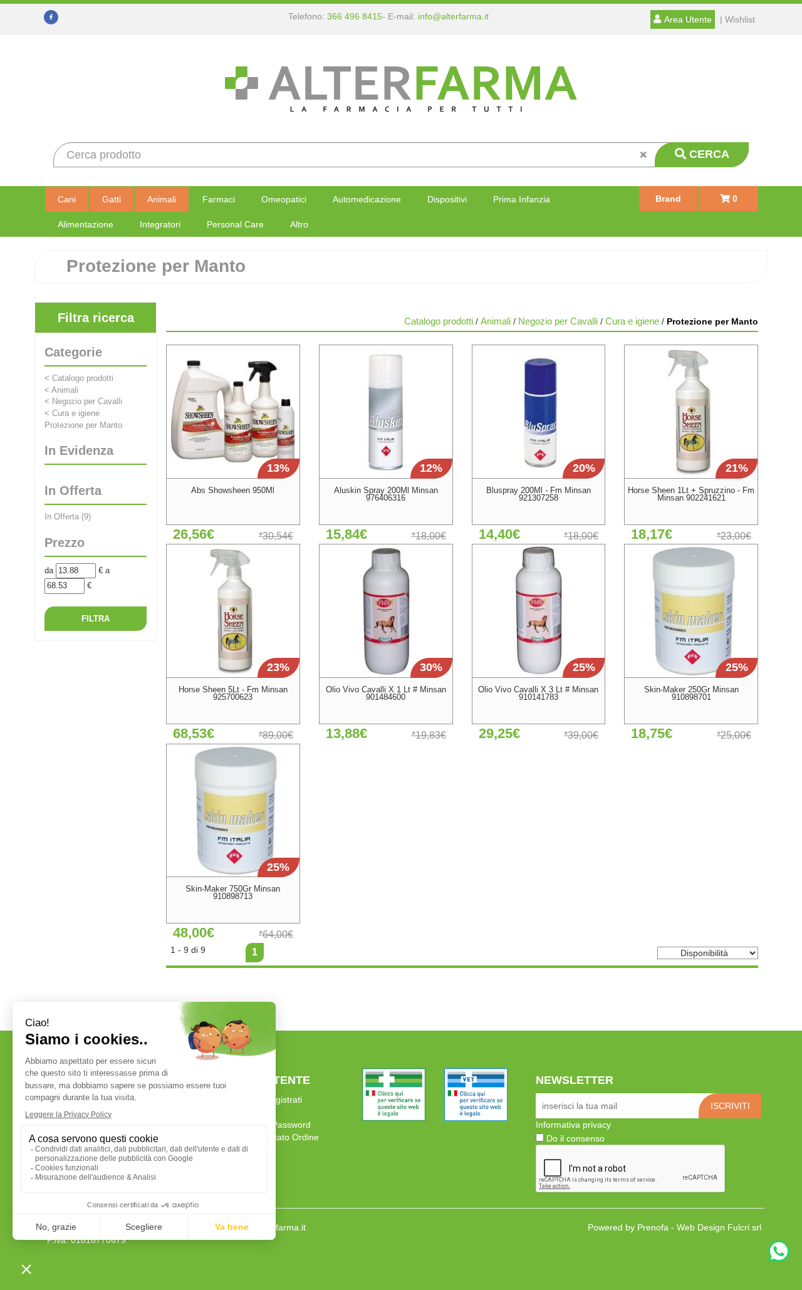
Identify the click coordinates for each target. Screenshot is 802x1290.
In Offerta (67, 516)
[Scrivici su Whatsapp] (778, 1253)
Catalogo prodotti (78, 378)
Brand (668, 199)
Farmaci (218, 199)
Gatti (111, 199)
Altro (299, 224)
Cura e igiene (72, 413)
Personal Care (235, 224)
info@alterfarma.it (453, 16)
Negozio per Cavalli (83, 401)
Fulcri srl (744, 1227)
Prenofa (653, 1227)
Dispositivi (447, 199)
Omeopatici (283, 199)
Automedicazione (367, 199)
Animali (161, 199)
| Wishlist (737, 19)
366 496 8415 (354, 16)
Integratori (160, 224)
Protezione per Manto (83, 425)
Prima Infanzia (521, 199)
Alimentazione (85, 224)
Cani (67, 199)
